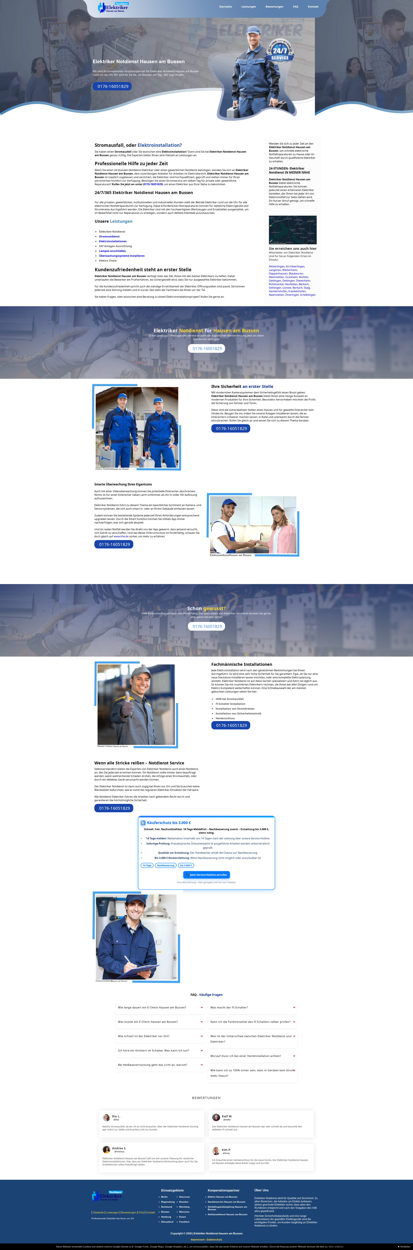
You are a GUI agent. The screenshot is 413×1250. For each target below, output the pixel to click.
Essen (182, 1217)
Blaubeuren (296, 273)
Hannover (184, 1197)
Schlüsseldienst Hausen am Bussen (227, 1214)
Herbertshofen (278, 291)
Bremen (165, 1212)
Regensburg (168, 1202)
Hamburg (166, 1217)
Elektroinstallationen (113, 241)
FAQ (295, 6)
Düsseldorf (167, 1222)
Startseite (225, 6)
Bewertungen (274, 6)
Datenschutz (214, 1239)
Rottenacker (276, 284)
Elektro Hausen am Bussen (222, 1197)
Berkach (304, 284)
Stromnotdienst (109, 236)
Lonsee (286, 287)
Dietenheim (303, 280)
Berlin (164, 1197)
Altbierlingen (277, 266)
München (184, 1212)
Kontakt (313, 6)
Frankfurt (184, 1222)
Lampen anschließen (112, 251)
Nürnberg (184, 1207)
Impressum (198, 1239)
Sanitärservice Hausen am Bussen (226, 1202)
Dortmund (166, 1207)
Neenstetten (276, 277)
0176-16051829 (113, 86)
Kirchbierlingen (295, 266)
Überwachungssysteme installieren (122, 256)
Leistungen (249, 6)
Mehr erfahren (336, 1246)
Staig (307, 287)
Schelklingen (308, 295)
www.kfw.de (121, 536)
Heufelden (291, 284)
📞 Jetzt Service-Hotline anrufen (206, 875)
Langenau (275, 270)
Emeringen (292, 295)
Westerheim (289, 270)
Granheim (291, 277)
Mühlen (303, 277)
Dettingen (275, 280)
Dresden (183, 1202)
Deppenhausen (278, 273)
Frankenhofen (297, 291)
